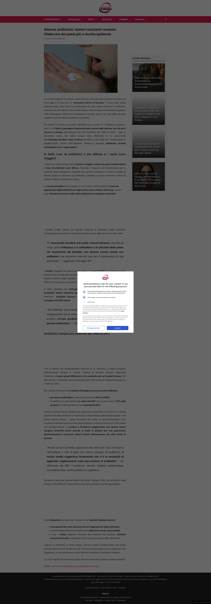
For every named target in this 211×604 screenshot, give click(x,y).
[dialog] (105, 302)
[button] (105, 302)
